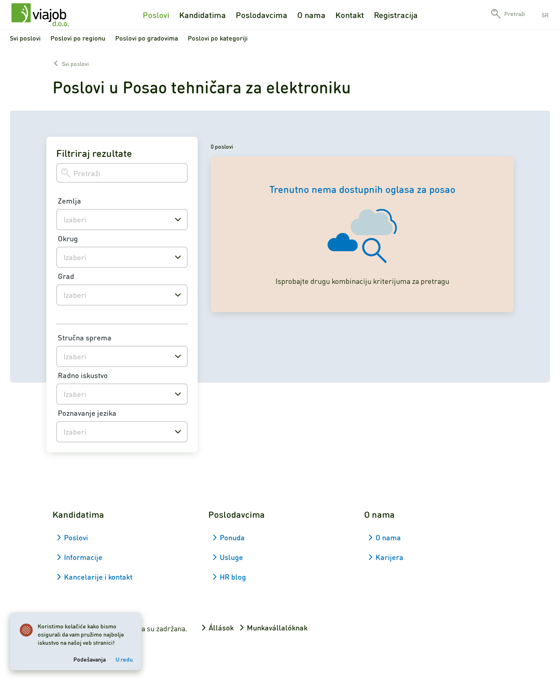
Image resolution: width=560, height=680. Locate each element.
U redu (124, 659)
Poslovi (156, 14)
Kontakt (349, 14)
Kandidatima (202, 14)
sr (545, 14)
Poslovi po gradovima (146, 38)
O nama (311, 14)
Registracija (396, 14)
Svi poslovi (25, 38)
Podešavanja (89, 659)
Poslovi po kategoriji (218, 38)
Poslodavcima (261, 14)
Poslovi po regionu (77, 38)
